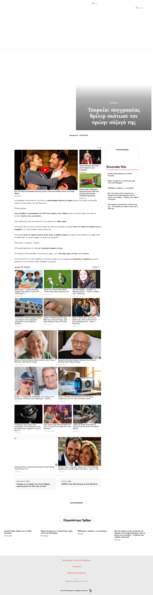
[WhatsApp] (127, 155)
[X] (117, 155)
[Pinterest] (122, 155)
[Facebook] (113, 155)
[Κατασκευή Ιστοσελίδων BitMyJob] (90, 590)
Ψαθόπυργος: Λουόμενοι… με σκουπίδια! (121, 188)
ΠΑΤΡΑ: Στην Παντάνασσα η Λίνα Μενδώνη (79, 484)
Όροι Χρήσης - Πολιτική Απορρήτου (76, 560)
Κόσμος (113, 103)
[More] (132, 155)
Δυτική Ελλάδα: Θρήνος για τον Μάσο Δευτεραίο (120, 175)
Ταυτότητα (76, 566)
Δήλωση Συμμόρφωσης (76, 573)
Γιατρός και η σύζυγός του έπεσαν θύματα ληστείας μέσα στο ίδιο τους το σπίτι (33, 485)
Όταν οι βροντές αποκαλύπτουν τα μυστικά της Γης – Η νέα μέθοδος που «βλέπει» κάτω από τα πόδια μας (123, 206)
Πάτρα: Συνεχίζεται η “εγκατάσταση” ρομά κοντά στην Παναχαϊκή (121, 182)
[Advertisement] (76, 33)
